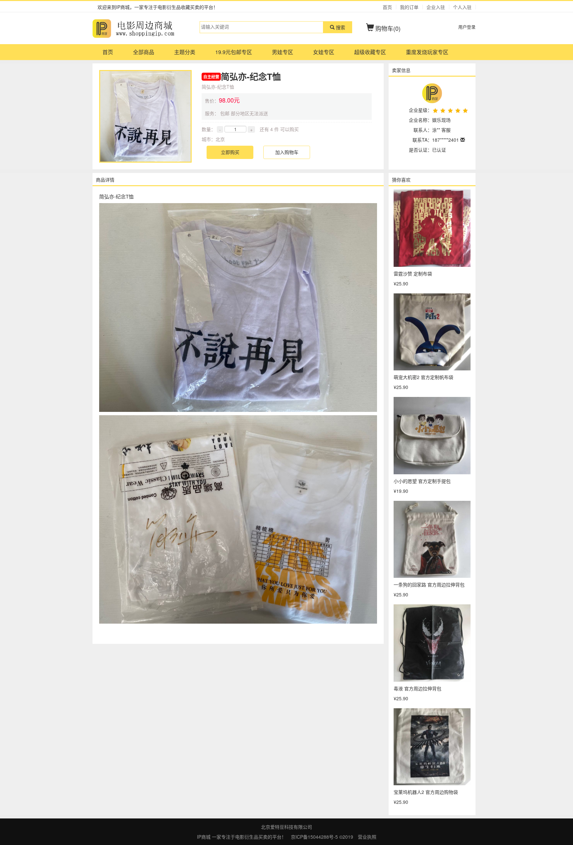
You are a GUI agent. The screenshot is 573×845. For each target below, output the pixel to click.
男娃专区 (282, 52)
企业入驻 (435, 7)
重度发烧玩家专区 (427, 52)
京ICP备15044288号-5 (315, 836)
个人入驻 (462, 7)
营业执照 (367, 836)
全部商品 (143, 52)
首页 (387, 7)
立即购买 (230, 152)
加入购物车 (286, 152)
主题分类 (184, 52)
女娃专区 (323, 52)
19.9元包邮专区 (233, 52)
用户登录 (467, 27)
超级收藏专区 (370, 52)
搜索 (340, 27)
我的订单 (409, 7)
